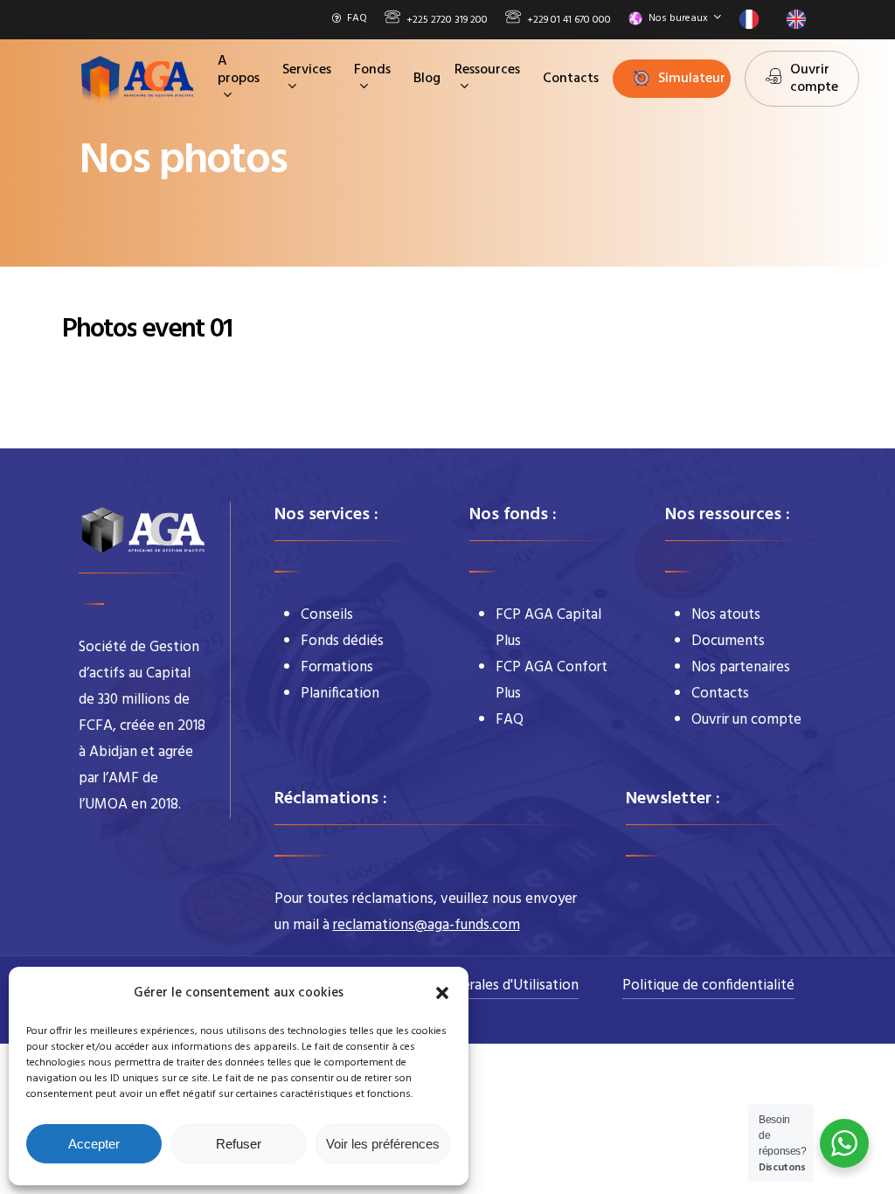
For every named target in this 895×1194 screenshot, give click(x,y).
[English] (800, 19)
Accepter (94, 1143)
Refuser (238, 1143)
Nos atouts (725, 615)
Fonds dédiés (342, 641)
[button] (442, 993)
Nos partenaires (740, 667)
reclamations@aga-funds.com (426, 925)
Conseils (327, 615)
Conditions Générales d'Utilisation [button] (471, 985)
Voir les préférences (383, 1143)
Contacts (720, 693)
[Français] (753, 19)
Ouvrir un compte (746, 720)
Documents (728, 641)
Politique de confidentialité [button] (708, 985)
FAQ (510, 720)
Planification (340, 693)
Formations (337, 667)
